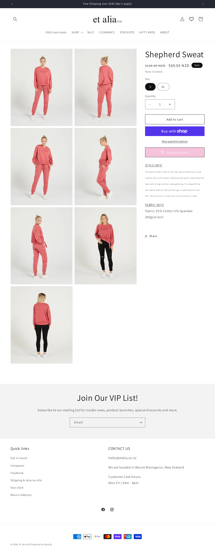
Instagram (17, 465)
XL (163, 87)
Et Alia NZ (24, 544)
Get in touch (18, 458)
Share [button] (153, 236)
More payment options (175, 141)
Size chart (17, 487)
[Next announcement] (203, 4)
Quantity (150, 96)
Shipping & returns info (26, 480)
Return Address (20, 495)
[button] (15, 19)
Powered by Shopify (41, 544)
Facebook (17, 473)
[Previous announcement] (12, 4)
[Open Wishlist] (191, 19)
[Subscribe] (140, 422)
